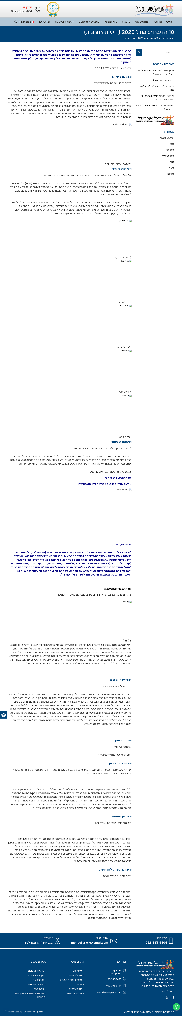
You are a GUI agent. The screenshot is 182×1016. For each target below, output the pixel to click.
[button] (91, 537)
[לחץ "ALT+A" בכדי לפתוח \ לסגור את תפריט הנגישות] (3, 715)
